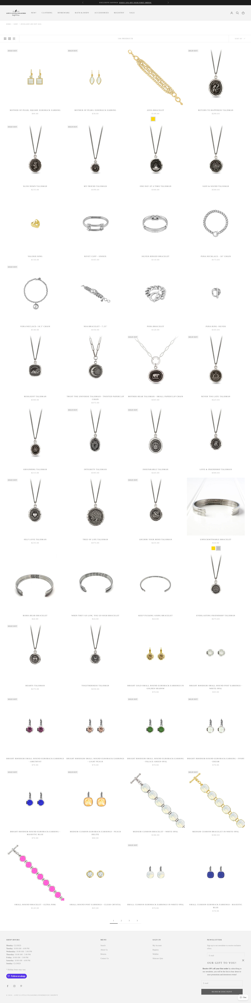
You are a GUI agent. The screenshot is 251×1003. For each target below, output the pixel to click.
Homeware (64, 13)
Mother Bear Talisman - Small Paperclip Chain (155, 396)
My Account (157, 946)
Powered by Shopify (48, 995)
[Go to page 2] (137, 921)
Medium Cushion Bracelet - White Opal (155, 832)
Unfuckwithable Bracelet (215, 539)
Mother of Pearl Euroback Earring (95, 110)
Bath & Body (82, 13)
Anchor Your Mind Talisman (155, 539)
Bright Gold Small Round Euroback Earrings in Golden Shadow (155, 687)
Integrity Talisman (95, 469)
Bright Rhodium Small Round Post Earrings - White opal (215, 687)
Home (8, 24)
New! (33, 13)
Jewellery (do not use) (31, 24)
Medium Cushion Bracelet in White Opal (215, 832)
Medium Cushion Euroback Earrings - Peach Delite (95, 833)
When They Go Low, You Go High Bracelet (95, 616)
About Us (104, 950)
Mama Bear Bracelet (35, 616)
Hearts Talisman (35, 686)
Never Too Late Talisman (215, 396)
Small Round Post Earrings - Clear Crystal (95, 905)
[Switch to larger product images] (5, 38)
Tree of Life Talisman (95, 539)
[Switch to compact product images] (14, 38)
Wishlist (155, 954)
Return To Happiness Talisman (215, 110)
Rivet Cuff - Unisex (95, 256)
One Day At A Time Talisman (155, 186)
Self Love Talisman (35, 539)
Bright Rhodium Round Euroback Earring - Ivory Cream (215, 760)
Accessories (102, 13)
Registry (119, 13)
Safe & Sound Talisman (216, 186)
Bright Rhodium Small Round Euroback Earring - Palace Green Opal (155, 760)
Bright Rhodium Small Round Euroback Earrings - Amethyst (35, 760)
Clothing (47, 13)
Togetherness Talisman (95, 686)
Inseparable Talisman (155, 469)
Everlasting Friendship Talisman (215, 616)
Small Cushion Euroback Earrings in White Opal (155, 905)
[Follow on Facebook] (7, 986)
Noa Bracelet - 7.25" (95, 326)
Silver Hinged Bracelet (155, 256)
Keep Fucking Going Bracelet (155, 616)
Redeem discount (222, 992)
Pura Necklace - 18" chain (216, 256)
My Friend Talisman (95, 186)
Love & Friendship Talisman (216, 469)
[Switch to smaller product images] (9, 38)
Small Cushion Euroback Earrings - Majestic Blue (215, 906)
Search (103, 946)
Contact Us (105, 958)
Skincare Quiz (158, 958)
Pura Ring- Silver (216, 326)
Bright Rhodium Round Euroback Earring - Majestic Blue (35, 833)
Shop (16, 24)
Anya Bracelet (155, 110)
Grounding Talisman (35, 469)
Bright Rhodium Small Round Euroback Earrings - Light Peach (95, 760)
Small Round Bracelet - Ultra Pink (35, 905)
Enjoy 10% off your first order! (135, 2)
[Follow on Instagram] (14, 986)
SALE (132, 13)
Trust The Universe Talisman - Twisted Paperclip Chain (95, 397)
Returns (103, 954)
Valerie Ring (35, 256)
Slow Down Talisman (35, 186)
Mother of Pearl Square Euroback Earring (35, 110)
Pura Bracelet (155, 326)
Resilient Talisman (35, 396)
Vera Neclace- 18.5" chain (35, 326)
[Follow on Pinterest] (21, 986)
